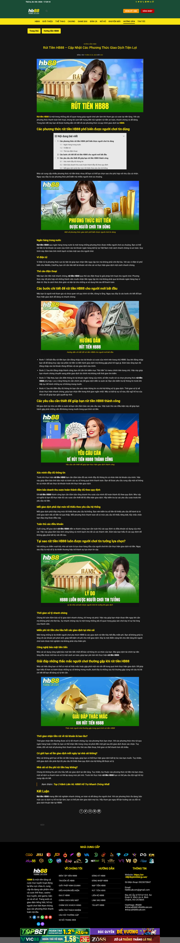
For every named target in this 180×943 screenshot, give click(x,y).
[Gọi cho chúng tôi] (143, 2)
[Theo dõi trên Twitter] (138, 2)
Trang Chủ (34, 31)
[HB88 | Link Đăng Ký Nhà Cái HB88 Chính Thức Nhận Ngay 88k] (34, 11)
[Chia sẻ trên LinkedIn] (99, 811)
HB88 (37, 21)
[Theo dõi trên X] (136, 2)
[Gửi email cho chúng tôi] (141, 2)
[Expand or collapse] (123, 136)
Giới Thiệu (47, 21)
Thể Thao (60, 21)
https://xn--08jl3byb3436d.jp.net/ (136, 876)
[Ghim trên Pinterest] (94, 811)
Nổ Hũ (103, 21)
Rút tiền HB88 (43, 117)
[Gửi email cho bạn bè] (90, 811)
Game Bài (82, 21)
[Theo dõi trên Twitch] (153, 2)
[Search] (47, 11)
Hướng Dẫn (129, 21)
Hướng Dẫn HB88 (51, 31)
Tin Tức (141, 21)
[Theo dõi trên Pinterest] (145, 2)
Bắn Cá (93, 21)
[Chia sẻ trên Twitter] (86, 811)
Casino (71, 21)
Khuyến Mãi (115, 21)
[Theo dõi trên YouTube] (148, 2)
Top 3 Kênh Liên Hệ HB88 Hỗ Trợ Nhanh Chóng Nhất (81, 784)
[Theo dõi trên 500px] (150, 2)
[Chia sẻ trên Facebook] (81, 811)
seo (101, 55)
